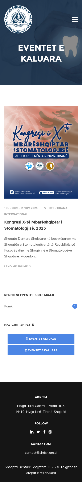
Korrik (8, 306)
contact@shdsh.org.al (41, 452)
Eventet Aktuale (42, 338)
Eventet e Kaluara (42, 350)
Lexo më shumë (16, 266)
